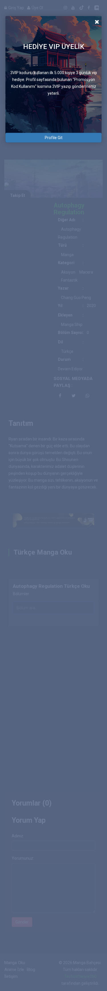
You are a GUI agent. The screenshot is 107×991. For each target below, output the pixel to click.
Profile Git (53, 137)
